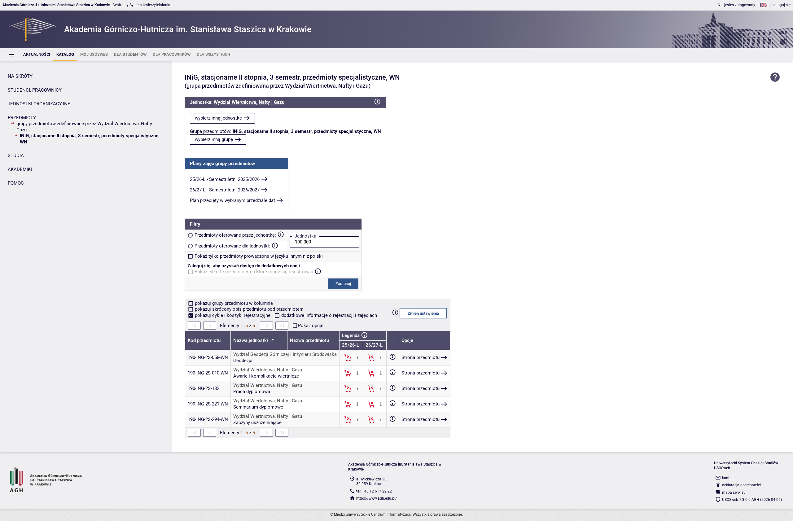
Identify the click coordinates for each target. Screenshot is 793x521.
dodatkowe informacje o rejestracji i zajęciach (328, 315)
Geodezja (242, 360)
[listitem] (36, 54)
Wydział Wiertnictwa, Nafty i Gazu (249, 102)
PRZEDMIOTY (22, 117)
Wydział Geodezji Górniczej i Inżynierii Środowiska (285, 354)
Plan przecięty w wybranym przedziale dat (232, 200)
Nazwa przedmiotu (309, 340)
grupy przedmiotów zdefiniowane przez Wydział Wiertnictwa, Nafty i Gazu (85, 127)
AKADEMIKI (20, 169)
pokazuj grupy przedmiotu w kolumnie (233, 303)
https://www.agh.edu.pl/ (376, 498)
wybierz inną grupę (214, 139)
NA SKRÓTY (20, 76)
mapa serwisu (734, 492)
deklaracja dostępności (741, 485)
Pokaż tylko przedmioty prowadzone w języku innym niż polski (259, 256)
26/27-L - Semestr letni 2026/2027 (225, 190)
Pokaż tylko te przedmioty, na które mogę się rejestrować (254, 271)
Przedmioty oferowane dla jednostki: (232, 246)
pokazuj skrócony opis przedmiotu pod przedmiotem (249, 309)
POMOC (16, 183)
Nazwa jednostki (251, 340)
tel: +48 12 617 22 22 (374, 491)
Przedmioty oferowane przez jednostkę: (235, 235)
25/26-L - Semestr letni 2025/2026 (225, 179)
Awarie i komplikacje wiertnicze (266, 376)
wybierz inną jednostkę (218, 118)
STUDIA (16, 155)
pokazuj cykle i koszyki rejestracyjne (233, 315)
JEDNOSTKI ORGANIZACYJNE (39, 104)
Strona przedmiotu (420, 357)
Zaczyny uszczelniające (257, 422)
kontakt (728, 478)
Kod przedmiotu (204, 340)
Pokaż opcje (310, 325)
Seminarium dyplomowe (258, 407)
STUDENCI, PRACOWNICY (35, 90)
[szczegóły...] (357, 357)
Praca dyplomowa (251, 391)
